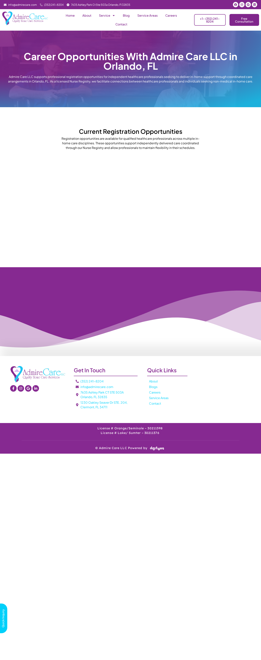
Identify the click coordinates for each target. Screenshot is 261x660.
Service (104, 15)
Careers (171, 15)
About (86, 15)
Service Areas (147, 15)
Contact (121, 24)
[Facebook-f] (13, 388)
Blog (126, 15)
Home (70, 15)
